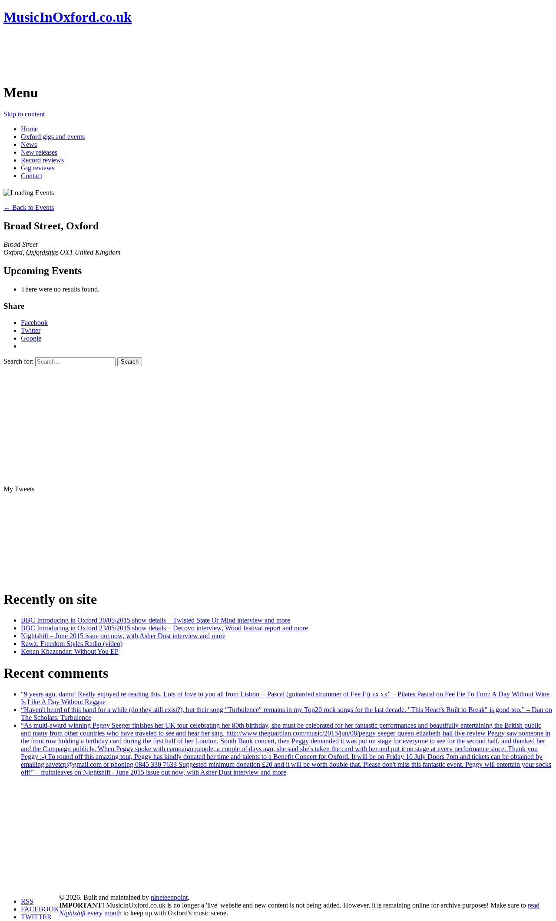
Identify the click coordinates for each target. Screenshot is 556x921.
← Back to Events (28, 207)
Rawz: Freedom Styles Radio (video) (71, 643)
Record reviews (42, 160)
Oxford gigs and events (53, 136)
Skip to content (24, 114)
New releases (39, 152)
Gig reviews (37, 168)
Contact (31, 175)
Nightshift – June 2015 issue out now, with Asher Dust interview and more (123, 635)
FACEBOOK (40, 909)
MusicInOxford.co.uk (67, 17)
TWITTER (36, 917)
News (29, 144)
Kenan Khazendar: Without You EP (70, 651)
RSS (27, 901)
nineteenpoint (169, 897)
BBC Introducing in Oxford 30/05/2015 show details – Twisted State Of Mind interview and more (155, 620)
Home (29, 129)
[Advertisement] (161, 54)
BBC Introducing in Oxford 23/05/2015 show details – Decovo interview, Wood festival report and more (164, 628)
